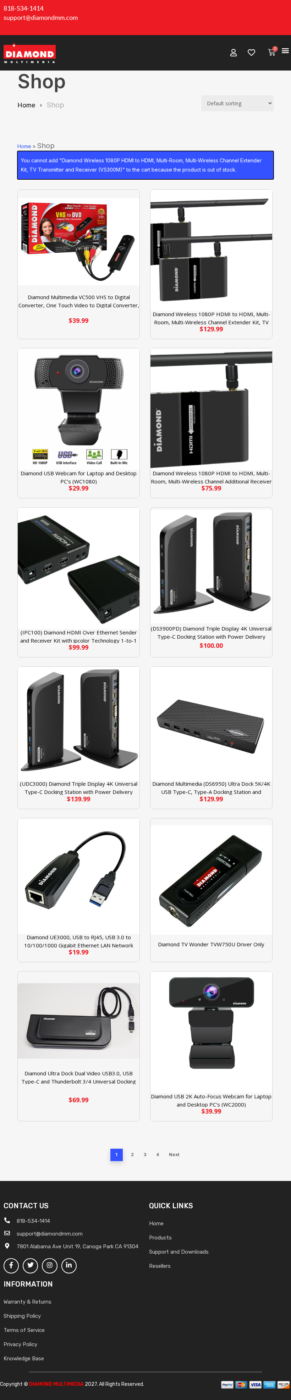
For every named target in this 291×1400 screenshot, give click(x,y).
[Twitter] (30, 1265)
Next (174, 1154)
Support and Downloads (179, 1252)
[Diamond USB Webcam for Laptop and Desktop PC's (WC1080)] (78, 409)
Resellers (160, 1266)
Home (26, 105)
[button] (285, 50)
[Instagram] (49, 1265)
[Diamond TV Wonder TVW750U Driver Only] (211, 880)
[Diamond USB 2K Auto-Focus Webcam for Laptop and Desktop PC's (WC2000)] (211, 1032)
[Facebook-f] (11, 1265)
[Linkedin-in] (69, 1265)
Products (160, 1237)
